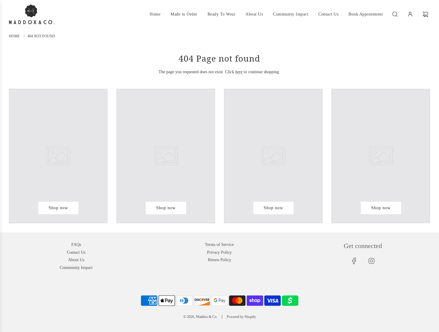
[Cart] (426, 14)
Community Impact (76, 267)
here (238, 72)
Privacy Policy (219, 252)
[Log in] (410, 14)
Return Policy (219, 260)
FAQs (76, 244)
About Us (76, 260)
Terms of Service (219, 244)
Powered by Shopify (241, 317)
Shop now (58, 208)
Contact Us (76, 252)
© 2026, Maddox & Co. (200, 317)
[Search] (395, 14)
